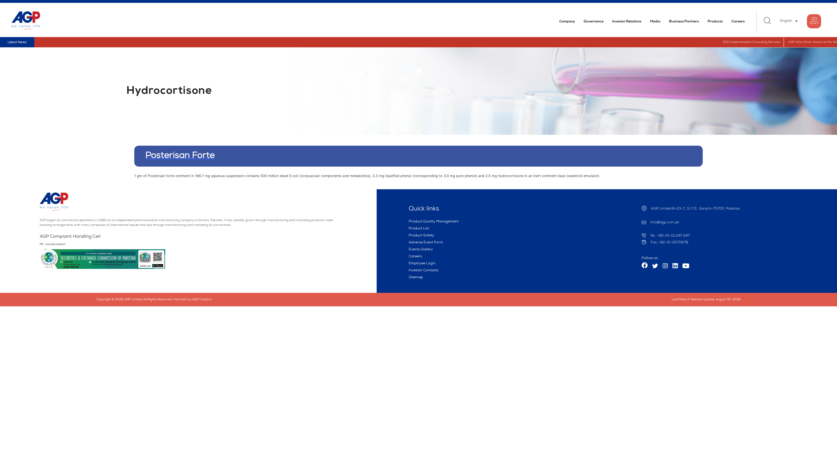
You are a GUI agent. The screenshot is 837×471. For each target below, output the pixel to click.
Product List (419, 228)
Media (655, 21)
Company (567, 21)
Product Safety (421, 235)
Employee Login (422, 263)
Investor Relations (626, 21)
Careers (738, 21)
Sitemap (416, 277)
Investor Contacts (423, 270)
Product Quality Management (434, 222)
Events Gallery (421, 249)
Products (715, 21)
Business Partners (684, 21)
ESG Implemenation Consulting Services (731, 42)
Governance (594, 21)
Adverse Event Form (426, 242)
